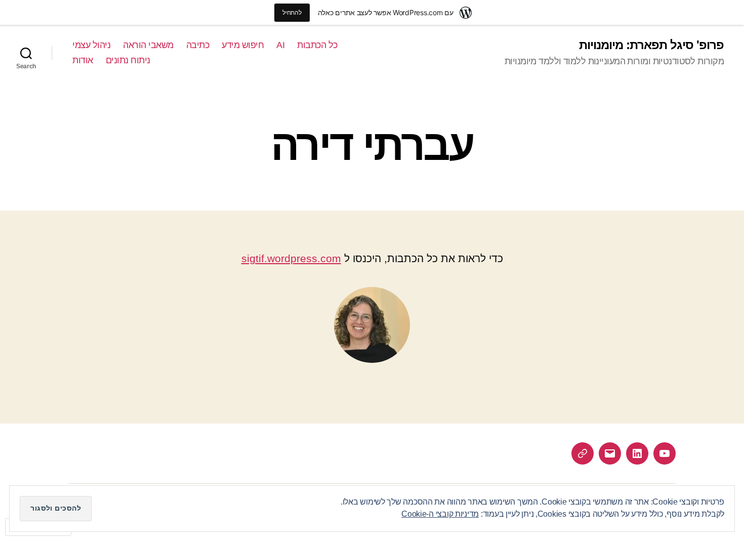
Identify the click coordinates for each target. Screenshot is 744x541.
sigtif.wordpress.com (291, 258)
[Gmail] (610, 453)
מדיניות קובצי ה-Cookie (440, 514)
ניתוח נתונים (128, 60)
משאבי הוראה (148, 45)
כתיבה (198, 45)
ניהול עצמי (91, 45)
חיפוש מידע (243, 45)
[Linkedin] (637, 453)
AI (280, 45)
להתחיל (291, 12)
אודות (82, 60)
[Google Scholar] (582, 453)
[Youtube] (664, 453)
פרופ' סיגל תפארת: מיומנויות (651, 45)
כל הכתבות (317, 45)
